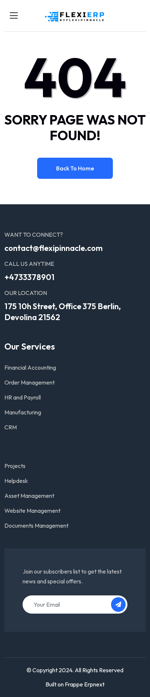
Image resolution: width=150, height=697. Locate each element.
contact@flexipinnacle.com (53, 248)
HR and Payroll (22, 397)
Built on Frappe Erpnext (75, 684)
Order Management (29, 382)
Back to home (75, 168)
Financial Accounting (30, 367)
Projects (14, 465)
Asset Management (29, 495)
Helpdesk (16, 480)
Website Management (32, 510)
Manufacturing (22, 412)
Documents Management (36, 525)
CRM (10, 427)
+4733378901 (29, 277)
